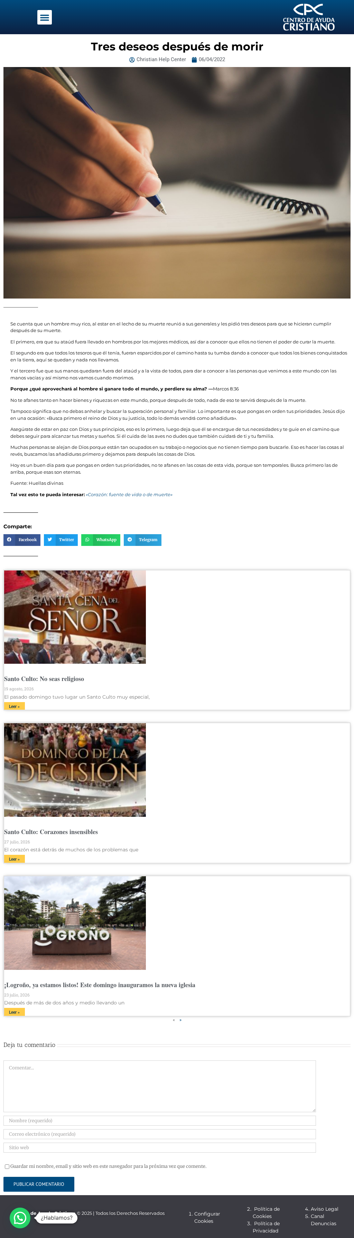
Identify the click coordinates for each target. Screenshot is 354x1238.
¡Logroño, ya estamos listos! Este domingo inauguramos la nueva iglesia (99, 984)
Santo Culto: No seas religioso (44, 678)
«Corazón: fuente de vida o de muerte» (129, 494)
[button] (44, 17)
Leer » (14, 706)
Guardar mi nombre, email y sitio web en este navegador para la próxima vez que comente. (108, 1166)
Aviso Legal (324, 1209)
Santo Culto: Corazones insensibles (51, 831)
